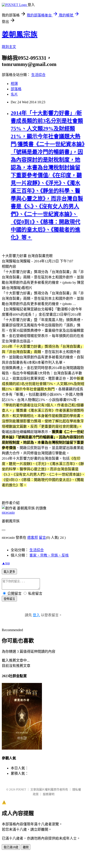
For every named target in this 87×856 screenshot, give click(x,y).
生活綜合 (38, 75)
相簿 (14, 84)
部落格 (16, 89)
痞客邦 (32, 537)
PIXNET (21, 789)
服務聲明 (48, 794)
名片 (14, 94)
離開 (26, 847)
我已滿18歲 (11, 847)
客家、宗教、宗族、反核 (49, 555)
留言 (42, 537)
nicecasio (8, 512)
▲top (6, 563)
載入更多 (9, 571)
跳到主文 (9, 47)
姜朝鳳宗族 (19, 34)
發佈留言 (9, 599)
